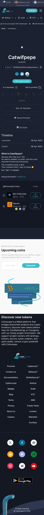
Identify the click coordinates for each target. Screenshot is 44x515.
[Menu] (40, 10)
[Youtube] (34, 466)
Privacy (11, 405)
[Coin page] (17, 195)
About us (11, 411)
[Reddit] (10, 455)
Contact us (11, 372)
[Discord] (22, 455)
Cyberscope (11, 383)
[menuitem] (7, 18)
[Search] (41, 18)
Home (3, 28)
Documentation (11, 377)
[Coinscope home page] (7, 10)
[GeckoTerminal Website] (20, 209)
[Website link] (17, 74)
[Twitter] (10, 443)
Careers (11, 417)
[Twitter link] (22, 74)
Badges (22, 100)
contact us (21, 177)
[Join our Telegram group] (22, 466)
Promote (31, 11)
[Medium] (34, 455)
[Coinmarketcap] (34, 443)
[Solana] (3, 67)
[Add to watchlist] (3, 195)
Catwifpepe (12, 28)
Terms (11, 400)
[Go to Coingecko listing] (16, 209)
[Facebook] (22, 443)
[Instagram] (10, 466)
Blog (11, 394)
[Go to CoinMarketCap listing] (24, 209)
